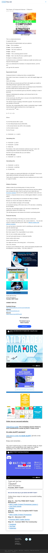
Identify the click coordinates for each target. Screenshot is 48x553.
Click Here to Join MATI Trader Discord (24, 389)
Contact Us (26, 550)
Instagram (12, 528)
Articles (11, 508)
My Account (10, 550)
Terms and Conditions (34, 550)
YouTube (12, 526)
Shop (6, 550)
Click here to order (12, 427)
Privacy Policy (8, 551)
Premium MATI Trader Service (19, 519)
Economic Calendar (11, 192)
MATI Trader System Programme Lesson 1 (23, 504)
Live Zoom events (15, 506)
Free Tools (21, 550)
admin (8, 11)
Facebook (12, 524)
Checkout (14, 551)
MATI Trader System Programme (20, 514)
